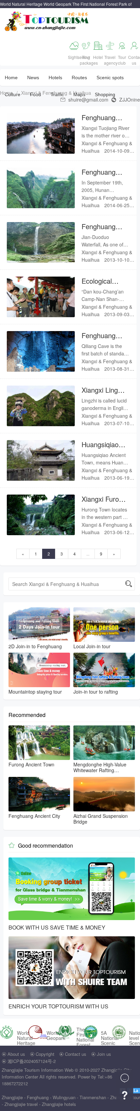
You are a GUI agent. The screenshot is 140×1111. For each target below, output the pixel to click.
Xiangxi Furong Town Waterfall (104, 503)
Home (11, 77)
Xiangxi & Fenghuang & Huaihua (56, 92)
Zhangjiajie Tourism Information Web (37, 1070)
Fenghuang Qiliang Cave (101, 339)
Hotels (55, 77)
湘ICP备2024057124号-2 (31, 1061)
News (33, 77)
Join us (104, 1054)
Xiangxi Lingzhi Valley (104, 394)
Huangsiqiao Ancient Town (102, 448)
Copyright (45, 1054)
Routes (79, 77)
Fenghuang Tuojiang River (103, 121)
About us (16, 1054)
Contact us (75, 1054)
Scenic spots (110, 77)
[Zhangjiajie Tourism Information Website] (47, 20)
